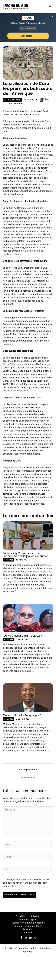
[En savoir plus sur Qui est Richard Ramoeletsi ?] (28, 618)
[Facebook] (21, 937)
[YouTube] (30, 937)
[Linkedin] (25, 937)
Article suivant (28, 777)
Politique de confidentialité (28, 926)
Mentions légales (28, 919)
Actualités (12, 99)
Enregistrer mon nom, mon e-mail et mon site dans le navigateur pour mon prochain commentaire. (26, 882)
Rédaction (28, 929)
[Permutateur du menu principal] (50, 6)
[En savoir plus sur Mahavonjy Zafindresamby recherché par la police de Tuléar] (28, 535)
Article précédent (28, 769)
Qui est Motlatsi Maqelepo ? (22, 715)
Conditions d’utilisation (28, 916)
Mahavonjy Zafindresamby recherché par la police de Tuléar (25, 554)
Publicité (28, 932)
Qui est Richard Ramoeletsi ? (22, 635)
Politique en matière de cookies (28, 922)
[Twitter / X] (34, 937)
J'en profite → (28, 36)
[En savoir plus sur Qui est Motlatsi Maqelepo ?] (28, 697)
